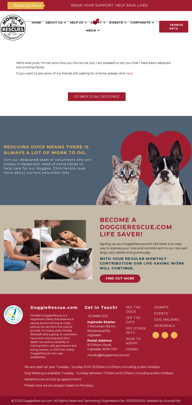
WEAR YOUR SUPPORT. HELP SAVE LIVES (109, 5)
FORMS (132, 349)
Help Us (76, 22)
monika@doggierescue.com (108, 355)
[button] (65, 23)
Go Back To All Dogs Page (96, 96)
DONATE (161, 307)
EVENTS (161, 313)
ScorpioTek (172, 401)
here (129, 73)
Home (36, 22)
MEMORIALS (164, 326)
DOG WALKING (166, 319)
